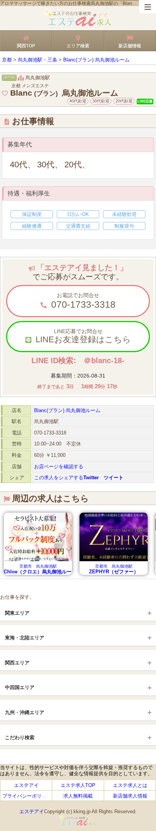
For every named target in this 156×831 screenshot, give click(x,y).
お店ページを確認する (58, 466)
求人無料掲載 (78, 795)
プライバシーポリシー (26, 795)
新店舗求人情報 (130, 795)
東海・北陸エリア (24, 638)
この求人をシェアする (78, 477)
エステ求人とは (130, 785)
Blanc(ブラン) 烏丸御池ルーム (67, 410)
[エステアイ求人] (78, 25)
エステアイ (26, 785)
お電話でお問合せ (81, 301)
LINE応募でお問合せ (82, 336)
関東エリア (17, 613)
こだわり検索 (19, 737)
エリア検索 (78, 46)
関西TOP (26, 46)
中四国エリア (19, 687)
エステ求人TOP (78, 785)
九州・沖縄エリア (24, 712)
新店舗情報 (130, 46)
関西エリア (17, 663)
